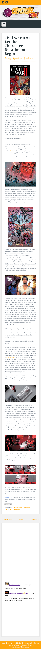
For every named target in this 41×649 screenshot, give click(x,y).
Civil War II (29, 58)
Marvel (16, 60)
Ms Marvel (13, 151)
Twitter (27, 507)
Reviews (21, 60)
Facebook (18, 507)
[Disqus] (20, 553)
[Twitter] (3, 3)
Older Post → (34, 519)
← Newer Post (7, 519)
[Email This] (5, 504)
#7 (10, 357)
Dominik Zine (18, 58)
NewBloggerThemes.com (20, 647)
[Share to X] (9, 504)
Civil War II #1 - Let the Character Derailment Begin (18, 46)
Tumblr (17, 509)
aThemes (17, 645)
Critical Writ (19, 643)
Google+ (9, 509)
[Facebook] (6, 3)
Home (21, 519)
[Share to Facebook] (11, 504)
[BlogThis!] (7, 504)
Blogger (36, 643)
